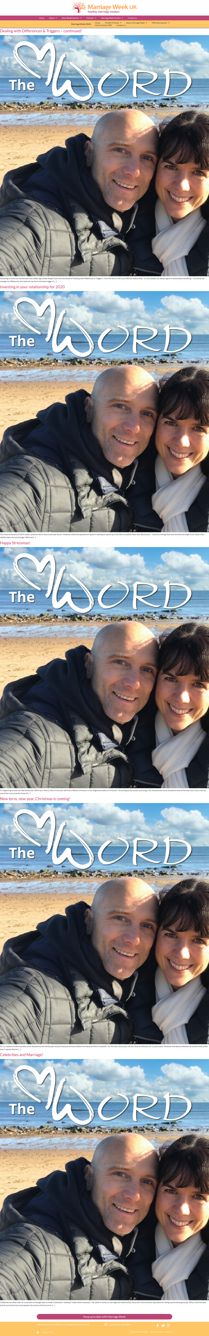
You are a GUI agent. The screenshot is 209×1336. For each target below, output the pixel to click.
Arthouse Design (142, 1332)
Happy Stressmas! (15, 542)
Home (41, 18)
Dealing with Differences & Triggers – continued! (41, 30)
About (51, 18)
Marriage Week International (77, 1324)
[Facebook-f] (157, 1325)
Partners (90, 18)
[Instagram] (168, 1325)
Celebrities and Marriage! (21, 1054)
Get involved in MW (103, 25)
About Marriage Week (135, 23)
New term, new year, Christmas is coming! (35, 798)
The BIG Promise (112, 23)
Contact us (132, 18)
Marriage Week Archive (111, 18)
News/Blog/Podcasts (70, 18)
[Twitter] (163, 1325)
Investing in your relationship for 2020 (32, 286)
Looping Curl (168, 1332)
